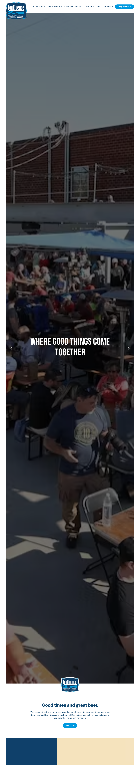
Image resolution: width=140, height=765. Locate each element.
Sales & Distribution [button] (93, 6)
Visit (49, 6)
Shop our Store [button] (124, 7)
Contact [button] (78, 6)
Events (57, 6)
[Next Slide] (128, 349)
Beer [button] (43, 6)
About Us (70, 728)
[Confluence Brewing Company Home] (16, 10)
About (36, 6)
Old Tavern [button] (108, 6)
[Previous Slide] (11, 349)
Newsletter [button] (68, 6)
